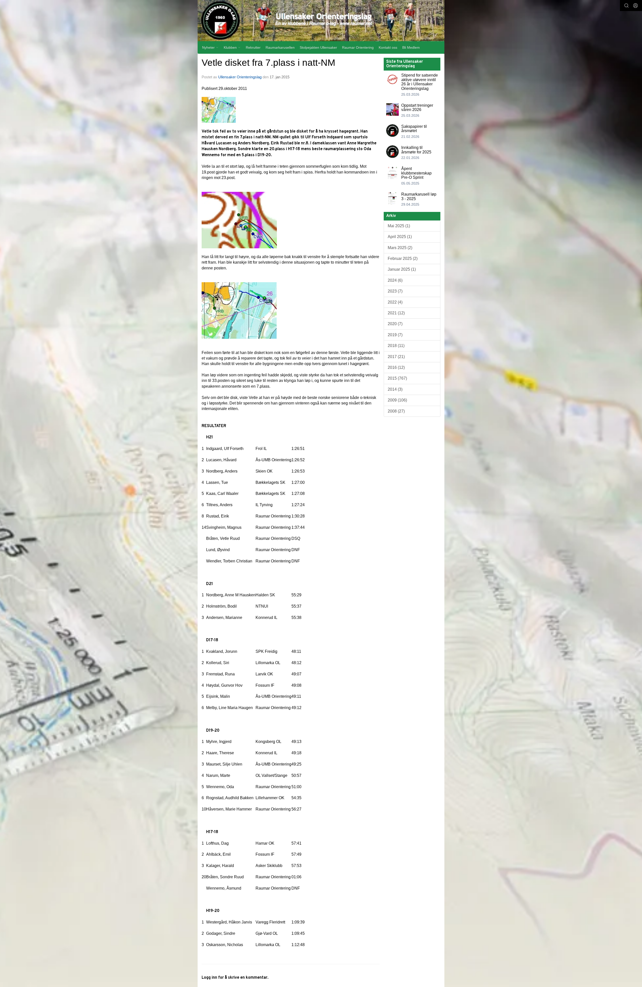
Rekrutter (253, 47)
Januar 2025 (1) (402, 269)
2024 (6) (395, 280)
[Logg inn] (635, 5)
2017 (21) (396, 357)
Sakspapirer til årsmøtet (414, 128)
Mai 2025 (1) (399, 226)
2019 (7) (395, 335)
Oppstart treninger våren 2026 (417, 107)
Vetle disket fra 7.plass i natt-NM (268, 62)
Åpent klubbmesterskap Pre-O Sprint (416, 173)
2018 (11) (396, 345)
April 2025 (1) (400, 237)
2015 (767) (397, 378)
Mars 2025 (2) (400, 248)
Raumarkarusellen (280, 47)
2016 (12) (396, 367)
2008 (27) (396, 411)
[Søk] (626, 5)
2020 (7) (395, 324)
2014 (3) (395, 389)
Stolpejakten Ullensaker (318, 47)
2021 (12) (396, 313)
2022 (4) (395, 302)
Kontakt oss (388, 47)
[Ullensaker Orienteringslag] (321, 20)
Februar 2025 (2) (403, 258)
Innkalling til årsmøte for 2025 (416, 149)
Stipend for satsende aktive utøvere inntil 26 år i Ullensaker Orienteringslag (419, 82)
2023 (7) (395, 291)
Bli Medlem (411, 47)
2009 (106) (397, 400)
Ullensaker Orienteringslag (240, 77)
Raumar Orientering (358, 47)
